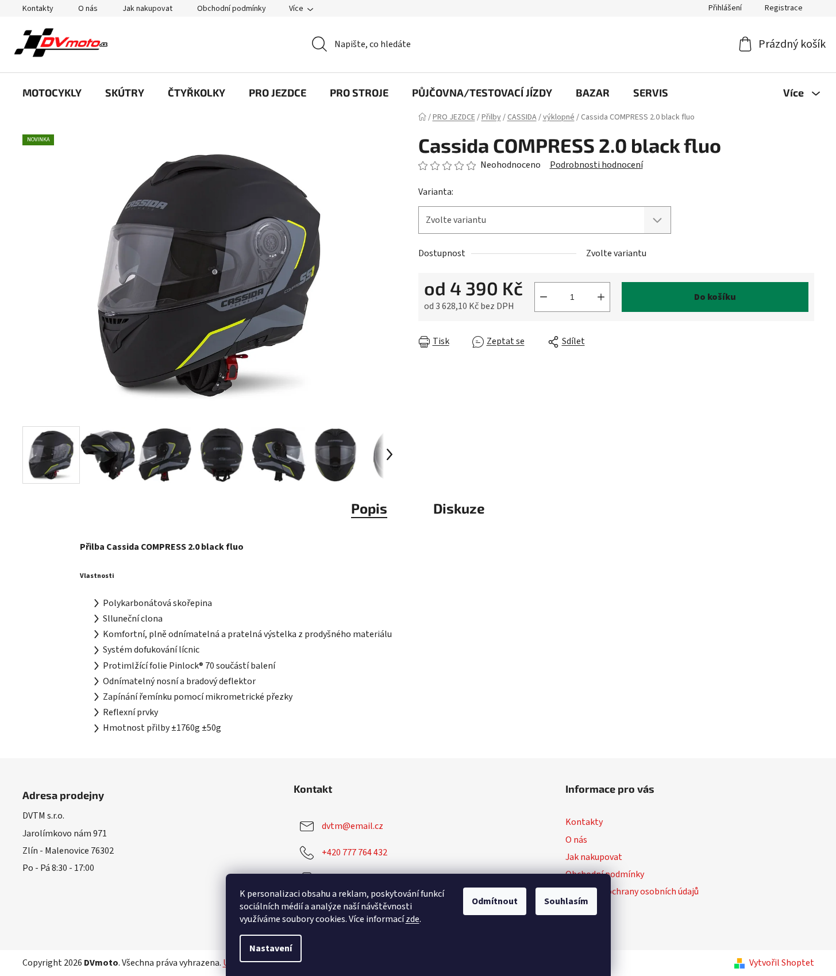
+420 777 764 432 (354, 852)
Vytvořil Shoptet (781, 962)
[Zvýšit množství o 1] (601, 297)
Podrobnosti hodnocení (596, 165)
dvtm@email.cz (352, 826)
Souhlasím (566, 901)
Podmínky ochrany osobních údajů (632, 891)
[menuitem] (52, 92)
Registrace (784, 8)
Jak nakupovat (147, 8)
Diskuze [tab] (459, 508)
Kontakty (37, 8)
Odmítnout (495, 901)
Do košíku (715, 297)
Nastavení (270, 948)
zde (412, 919)
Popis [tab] (369, 508)
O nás (88, 8)
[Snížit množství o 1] (543, 297)
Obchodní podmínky (231, 8)
